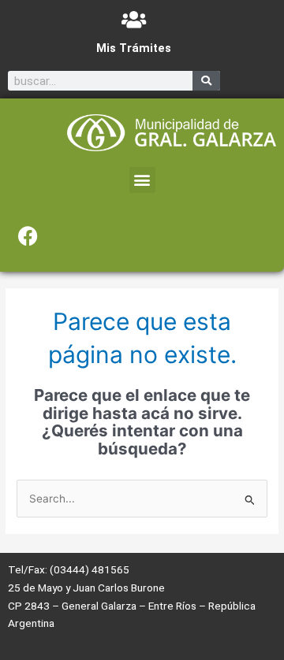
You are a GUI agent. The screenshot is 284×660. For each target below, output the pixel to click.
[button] (142, 180)
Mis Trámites (133, 48)
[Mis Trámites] (134, 19)
